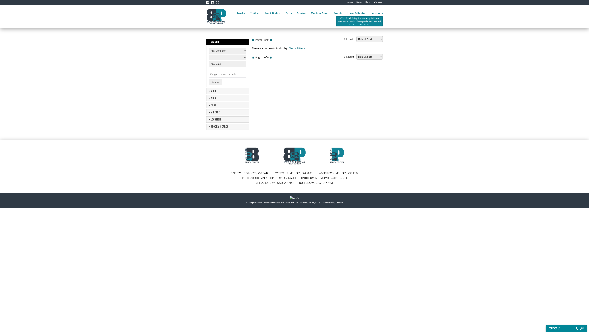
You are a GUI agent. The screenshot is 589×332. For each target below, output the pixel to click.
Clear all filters (297, 48)
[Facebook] (207, 2)
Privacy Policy (314, 202)
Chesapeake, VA (265, 183)
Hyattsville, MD (283, 173)
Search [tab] (215, 42)
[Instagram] (217, 2)
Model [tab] (214, 91)
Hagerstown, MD (329, 173)
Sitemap (339, 202)
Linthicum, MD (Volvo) (315, 178)
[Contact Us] (566, 328)
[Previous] (253, 40)
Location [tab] (216, 119)
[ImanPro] (294, 198)
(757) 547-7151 (285, 183)
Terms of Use (328, 202)
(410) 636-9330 (339, 178)
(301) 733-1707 (350, 173)
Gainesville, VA (240, 173)
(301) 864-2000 (304, 173)
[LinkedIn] (212, 2)
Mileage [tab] (215, 112)
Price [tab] (214, 105)
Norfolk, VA (307, 183)
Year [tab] (213, 98)
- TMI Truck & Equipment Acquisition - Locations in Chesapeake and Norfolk (359, 21)
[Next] (271, 40)
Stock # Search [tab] (220, 126)
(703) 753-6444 (260, 173)
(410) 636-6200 (287, 178)
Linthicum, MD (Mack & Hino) (259, 178)
